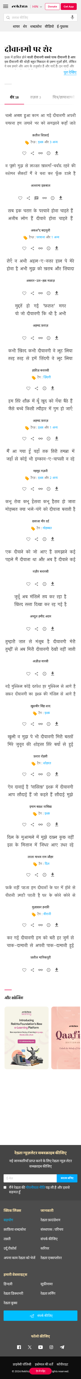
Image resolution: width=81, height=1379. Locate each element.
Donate (52, 6)
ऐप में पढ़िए (40, 1371)
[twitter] (29, 1347)
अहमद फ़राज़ (40, 326)
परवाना (40, 237)
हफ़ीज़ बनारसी (40, 371)
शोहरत (47, 763)
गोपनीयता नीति (35, 1187)
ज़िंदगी (47, 377)
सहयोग (8, 1220)
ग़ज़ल (35, 97)
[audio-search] (72, 17)
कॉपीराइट (62, 1364)
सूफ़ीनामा (46, 1284)
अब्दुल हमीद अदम (40, 617)
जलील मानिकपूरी (40, 958)
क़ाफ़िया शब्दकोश (15, 1229)
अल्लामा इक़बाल (40, 186)
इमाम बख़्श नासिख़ (40, 807)
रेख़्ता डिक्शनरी (13, 1293)
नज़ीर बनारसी (41, 572)
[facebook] (18, 1347)
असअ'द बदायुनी (40, 231)
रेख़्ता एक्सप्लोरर (51, 1258)
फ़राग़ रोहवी (40, 757)
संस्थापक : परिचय (51, 1229)
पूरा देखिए (70, 72)
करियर (44, 1248)
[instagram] (51, 1347)
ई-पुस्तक (62, 26)
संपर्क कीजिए (49, 1239)
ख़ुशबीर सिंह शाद (40, 706)
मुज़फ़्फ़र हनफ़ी (40, 907)
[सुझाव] (48, 154)
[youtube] (40, 1347)
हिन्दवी (8, 1284)
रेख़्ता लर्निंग (47, 1293)
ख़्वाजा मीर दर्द (40, 521)
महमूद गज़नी (40, 471)
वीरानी (47, 914)
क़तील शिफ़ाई (40, 135)
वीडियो (49, 26)
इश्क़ (40, 142)
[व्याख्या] (36, 199)
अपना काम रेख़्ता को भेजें (19, 1258)
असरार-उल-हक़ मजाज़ (40, 281)
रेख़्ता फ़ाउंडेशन (50, 1220)
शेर (14, 97)
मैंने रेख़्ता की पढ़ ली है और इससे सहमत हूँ (39, 1189)
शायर (16, 26)
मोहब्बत (47, 528)
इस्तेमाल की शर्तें (44, 1364)
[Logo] (19, 7)
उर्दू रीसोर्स (10, 1248)
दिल (47, 864)
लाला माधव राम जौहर (40, 857)
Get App (69, 6)
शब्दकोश (36, 26)
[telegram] (62, 1347)
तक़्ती (7, 1239)
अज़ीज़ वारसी (40, 661)
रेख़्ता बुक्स (10, 1303)
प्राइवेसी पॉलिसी (22, 1364)
